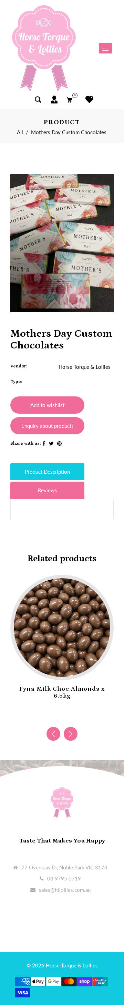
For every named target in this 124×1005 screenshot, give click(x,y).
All (20, 132)
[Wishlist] (88, 99)
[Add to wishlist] (55, 670)
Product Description (47, 472)
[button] (71, 734)
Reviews (47, 490)
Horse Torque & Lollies (85, 367)
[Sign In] (54, 99)
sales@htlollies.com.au (65, 890)
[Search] (38, 99)
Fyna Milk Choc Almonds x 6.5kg (62, 692)
